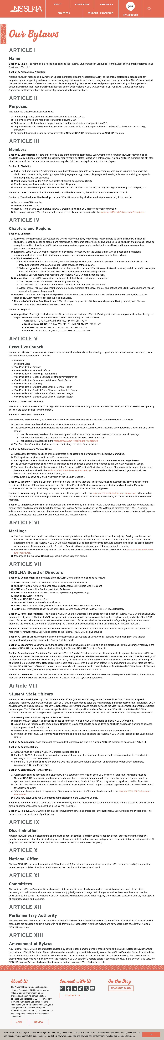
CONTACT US (72, 995)
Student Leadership (100, 13)
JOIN (19, 1022)
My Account (130, 15)
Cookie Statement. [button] (126, 1036)
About (58, 4)
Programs (106, 4)
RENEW (38, 1022)
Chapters (64, 13)
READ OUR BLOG (121, 988)
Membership (82, 4)
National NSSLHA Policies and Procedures (122, 212)
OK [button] (151, 1034)
